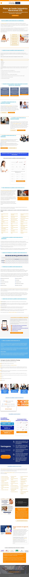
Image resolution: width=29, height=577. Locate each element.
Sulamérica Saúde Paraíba (14, 486)
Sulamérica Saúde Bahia (4, 482)
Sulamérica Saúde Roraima (24, 485)
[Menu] (1, 3)
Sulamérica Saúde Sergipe (24, 491)
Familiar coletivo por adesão (17, 123)
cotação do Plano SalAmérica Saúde (9, 472)
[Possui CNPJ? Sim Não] (22, 162)
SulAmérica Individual (9, 105)
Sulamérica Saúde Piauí (14, 491)
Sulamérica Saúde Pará (14, 485)
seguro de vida (16, 529)
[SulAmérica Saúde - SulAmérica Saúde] (14, 3)
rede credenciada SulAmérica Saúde (6, 190)
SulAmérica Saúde (3, 23)
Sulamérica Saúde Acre (4, 476)
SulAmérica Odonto (13, 365)
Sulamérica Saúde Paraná (14, 488)
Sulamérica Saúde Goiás (4, 489)
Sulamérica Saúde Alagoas (5, 477)
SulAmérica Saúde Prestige (12, 312)
